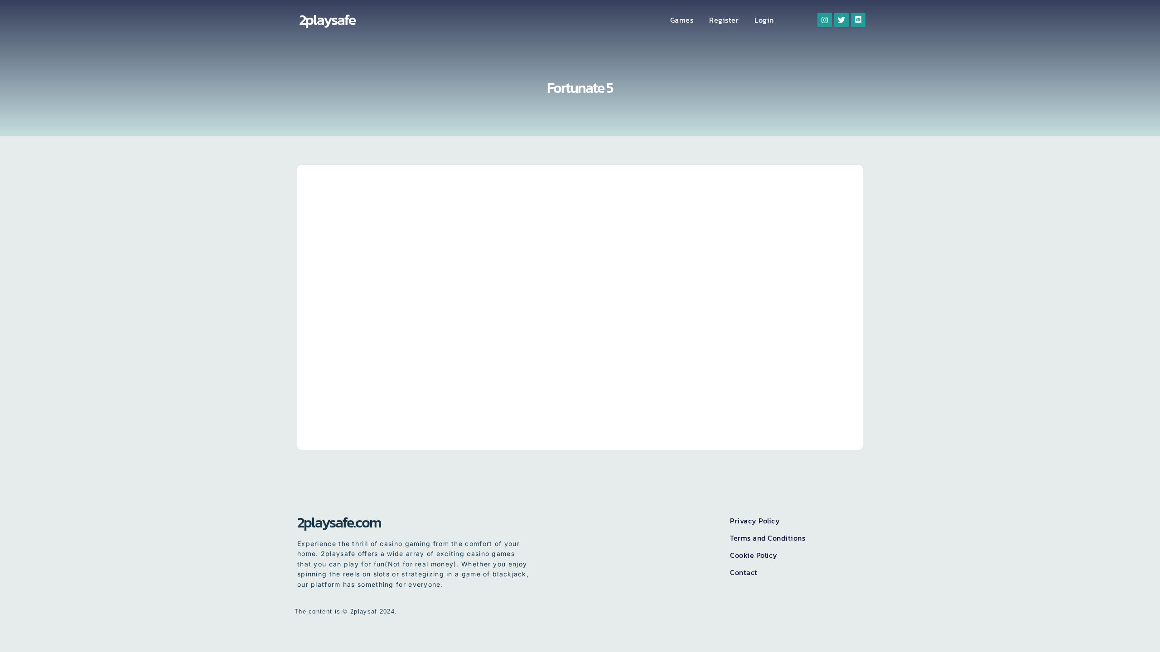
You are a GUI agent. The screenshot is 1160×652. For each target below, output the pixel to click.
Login (764, 19)
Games (682, 19)
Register (724, 19)
